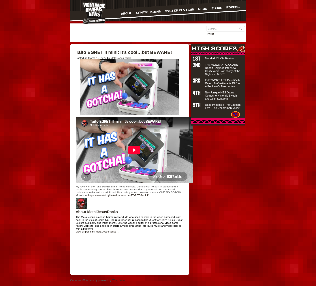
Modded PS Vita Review (219, 58)
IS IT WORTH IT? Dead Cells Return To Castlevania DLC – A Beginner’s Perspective (222, 83)
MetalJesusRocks (121, 57)
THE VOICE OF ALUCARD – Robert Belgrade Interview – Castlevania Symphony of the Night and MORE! (222, 69)
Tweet (210, 33)
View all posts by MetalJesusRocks (97, 231)
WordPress (118, 280)
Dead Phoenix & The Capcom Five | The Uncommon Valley (223, 106)
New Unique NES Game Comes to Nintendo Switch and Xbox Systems (221, 95)
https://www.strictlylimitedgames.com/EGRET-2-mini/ (118, 195)
